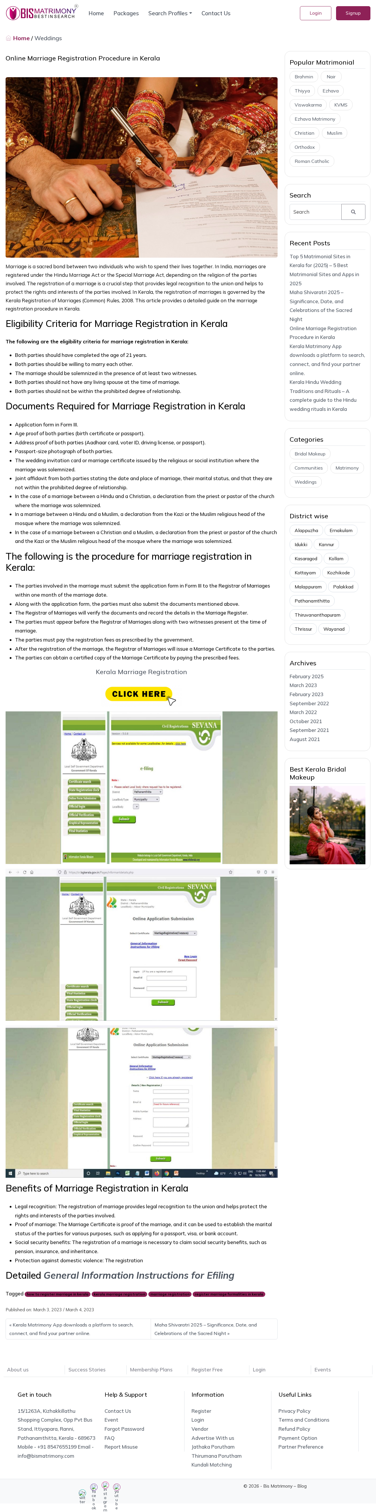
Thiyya (302, 91)
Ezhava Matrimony (315, 119)
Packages (126, 13)
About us (17, 1369)
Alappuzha (306, 530)
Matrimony (347, 468)
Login (316, 13)
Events (323, 1369)
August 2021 (305, 739)
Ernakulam (341, 530)
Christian (304, 133)
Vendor (200, 1429)
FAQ (110, 1438)
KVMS (341, 105)
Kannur (326, 544)
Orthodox (305, 147)
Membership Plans (151, 1369)
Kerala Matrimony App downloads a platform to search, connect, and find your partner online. (71, 1329)
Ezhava (331, 91)
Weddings (48, 38)
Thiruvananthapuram (317, 615)
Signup (353, 13)
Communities (309, 468)
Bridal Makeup (310, 454)
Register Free (207, 1369)
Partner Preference (300, 1447)
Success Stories (86, 1369)
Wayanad (334, 629)
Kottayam (305, 573)
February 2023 (306, 694)
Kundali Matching (212, 1465)
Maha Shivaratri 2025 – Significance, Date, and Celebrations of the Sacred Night (206, 1329)
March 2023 (303, 685)
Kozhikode (338, 573)
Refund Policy (294, 1429)
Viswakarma (308, 105)
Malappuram (308, 587)
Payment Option (297, 1438)
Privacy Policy (294, 1411)
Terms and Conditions (303, 1420)
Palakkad (343, 587)
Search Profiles (168, 13)
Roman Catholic (312, 161)
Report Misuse (121, 1447)
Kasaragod (306, 558)
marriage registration (169, 1294)
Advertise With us (213, 1438)
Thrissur (303, 629)
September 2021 (309, 730)
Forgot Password (124, 1429)
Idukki (301, 544)
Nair (331, 77)
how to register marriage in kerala (57, 1294)
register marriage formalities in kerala (229, 1294)
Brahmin (304, 77)
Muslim (334, 133)
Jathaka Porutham (213, 1447)
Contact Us (216, 13)
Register (201, 1411)
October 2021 (306, 721)
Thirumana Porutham (217, 1456)
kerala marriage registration (119, 1294)
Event (111, 1420)
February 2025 (306, 676)
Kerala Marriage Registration (141, 672)
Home (96, 13)
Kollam (336, 558)
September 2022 (309, 703)
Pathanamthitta (312, 601)
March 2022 (303, 712)
